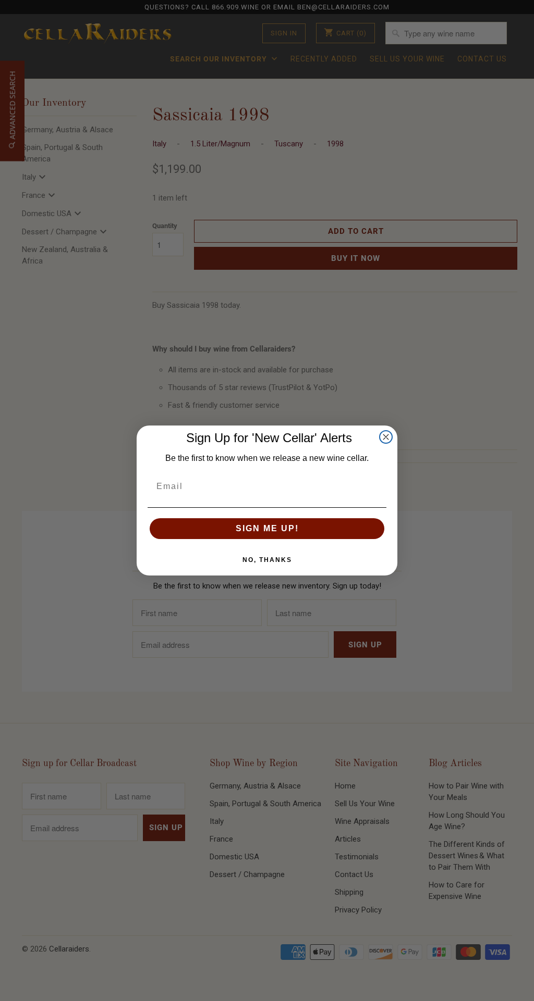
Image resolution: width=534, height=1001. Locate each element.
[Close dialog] (386, 437)
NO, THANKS (267, 560)
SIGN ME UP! (267, 528)
